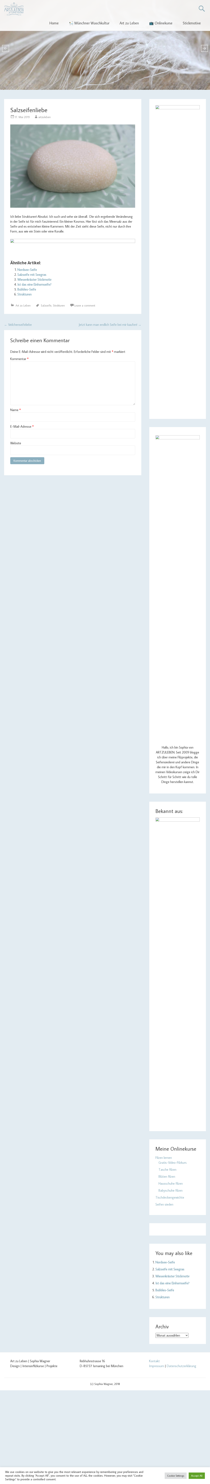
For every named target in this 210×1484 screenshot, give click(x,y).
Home (54, 23)
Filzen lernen (163, 1158)
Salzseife (46, 305)
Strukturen (24, 294)
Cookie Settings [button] (175, 1475)
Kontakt (154, 1361)
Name (15, 410)
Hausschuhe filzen (171, 1183)
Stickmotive (192, 23)
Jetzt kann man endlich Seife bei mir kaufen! (110, 325)
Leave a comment (84, 305)
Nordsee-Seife (27, 270)
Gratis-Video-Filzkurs (173, 1162)
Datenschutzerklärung (181, 1366)
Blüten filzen (167, 1176)
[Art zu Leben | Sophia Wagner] (14, 9)
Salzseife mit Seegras (31, 274)
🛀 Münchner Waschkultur (89, 23)
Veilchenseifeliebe (18, 325)
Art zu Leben (129, 23)
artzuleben (44, 117)
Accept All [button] (196, 1475)
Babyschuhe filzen (171, 1190)
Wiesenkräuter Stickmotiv (34, 279)
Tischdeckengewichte (169, 1197)
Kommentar (19, 359)
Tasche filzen (167, 1169)
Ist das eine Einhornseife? (34, 284)
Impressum (156, 1366)
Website (15, 443)
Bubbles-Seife (26, 289)
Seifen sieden (164, 1204)
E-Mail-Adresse (22, 426)
